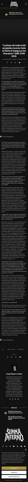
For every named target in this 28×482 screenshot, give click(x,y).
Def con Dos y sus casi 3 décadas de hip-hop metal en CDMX (16, 418)
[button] (25, 449)
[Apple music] (25, 446)
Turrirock (21, 349)
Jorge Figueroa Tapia (14, 374)
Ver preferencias (14, 476)
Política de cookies (8, 480)
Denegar (14, 472)
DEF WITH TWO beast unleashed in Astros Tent (16, 13)
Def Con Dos (11, 349)
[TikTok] (17, 446)
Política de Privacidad (17, 480)
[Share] (15, 62)
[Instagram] (10, 446)
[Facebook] (3, 446)
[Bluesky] (21, 446)
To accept (14, 468)
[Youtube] (14, 446)
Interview (14, 59)
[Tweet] (11, 62)
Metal (11, 10)
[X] (6, 446)
